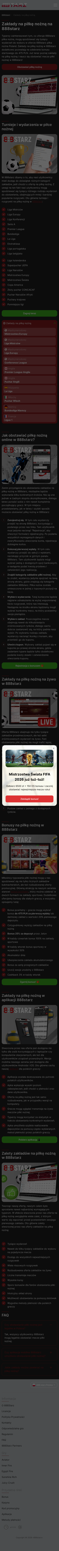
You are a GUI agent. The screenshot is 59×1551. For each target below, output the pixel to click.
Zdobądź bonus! (29, 798)
